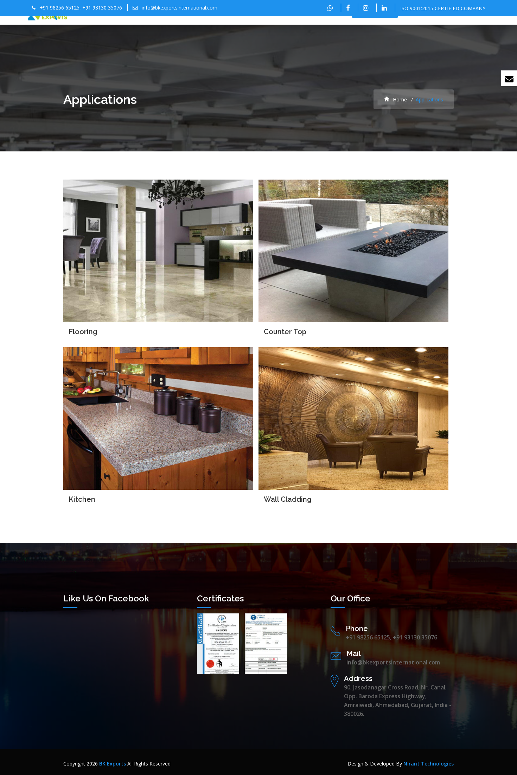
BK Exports (112, 763)
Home (399, 99)
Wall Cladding (288, 499)
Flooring (83, 331)
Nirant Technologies (428, 763)
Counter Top (285, 331)
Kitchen (82, 499)
